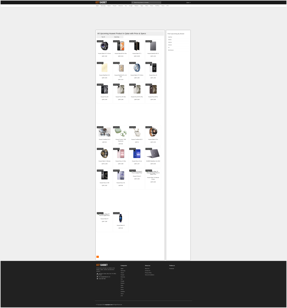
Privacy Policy (148, 272)
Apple (122, 268)
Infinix (122, 287)
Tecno (122, 293)
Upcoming (116, 37)
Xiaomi (122, 272)
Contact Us (147, 270)
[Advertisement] (143, 18)
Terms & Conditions (149, 274)
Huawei (122, 274)
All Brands (171, 50)
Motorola (123, 277)
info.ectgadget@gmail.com (104, 276)
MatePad (170, 37)
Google (122, 281)
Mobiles (170, 39)
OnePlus (123, 291)
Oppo (122, 285)
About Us (147, 268)
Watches (170, 42)
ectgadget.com (109, 304)
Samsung (123, 270)
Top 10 (103, 37)
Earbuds (170, 44)
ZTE (122, 295)
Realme (122, 283)
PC (169, 47)
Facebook (171, 268)
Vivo (122, 279)
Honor (122, 289)
